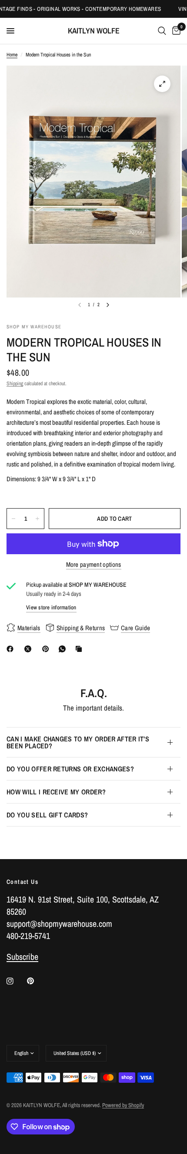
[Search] (162, 31)
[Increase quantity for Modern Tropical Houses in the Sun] (37, 519)
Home (12, 54)
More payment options (93, 564)
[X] (29, 649)
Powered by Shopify (123, 1105)
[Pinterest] (47, 649)
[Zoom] (162, 84)
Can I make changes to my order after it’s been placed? (78, 742)
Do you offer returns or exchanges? (70, 769)
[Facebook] (12, 649)
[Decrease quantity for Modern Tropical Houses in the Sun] (13, 519)
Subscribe (22, 956)
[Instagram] (16, 981)
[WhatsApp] (64, 649)
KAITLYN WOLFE (94, 31)
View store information (51, 607)
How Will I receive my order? (56, 792)
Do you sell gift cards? (47, 815)
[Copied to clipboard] (80, 649)
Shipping (15, 383)
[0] (174, 31)
